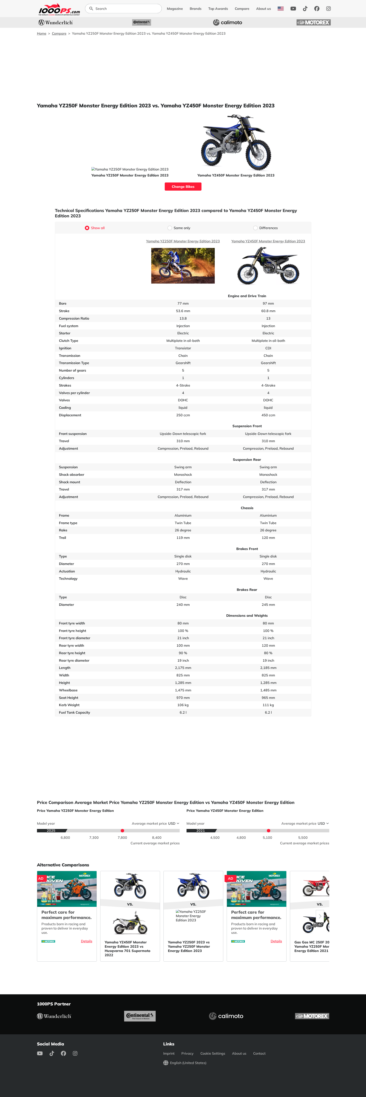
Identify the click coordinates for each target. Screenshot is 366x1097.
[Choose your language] (280, 8)
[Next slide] (320, 916)
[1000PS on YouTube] (293, 8)
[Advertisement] (183, 69)
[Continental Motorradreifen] (142, 22)
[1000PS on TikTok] (305, 8)
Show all (98, 228)
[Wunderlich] (55, 22)
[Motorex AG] (314, 22)
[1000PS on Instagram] (328, 8)
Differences (268, 228)
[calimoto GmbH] (227, 22)
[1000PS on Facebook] (317, 8)
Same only (182, 228)
